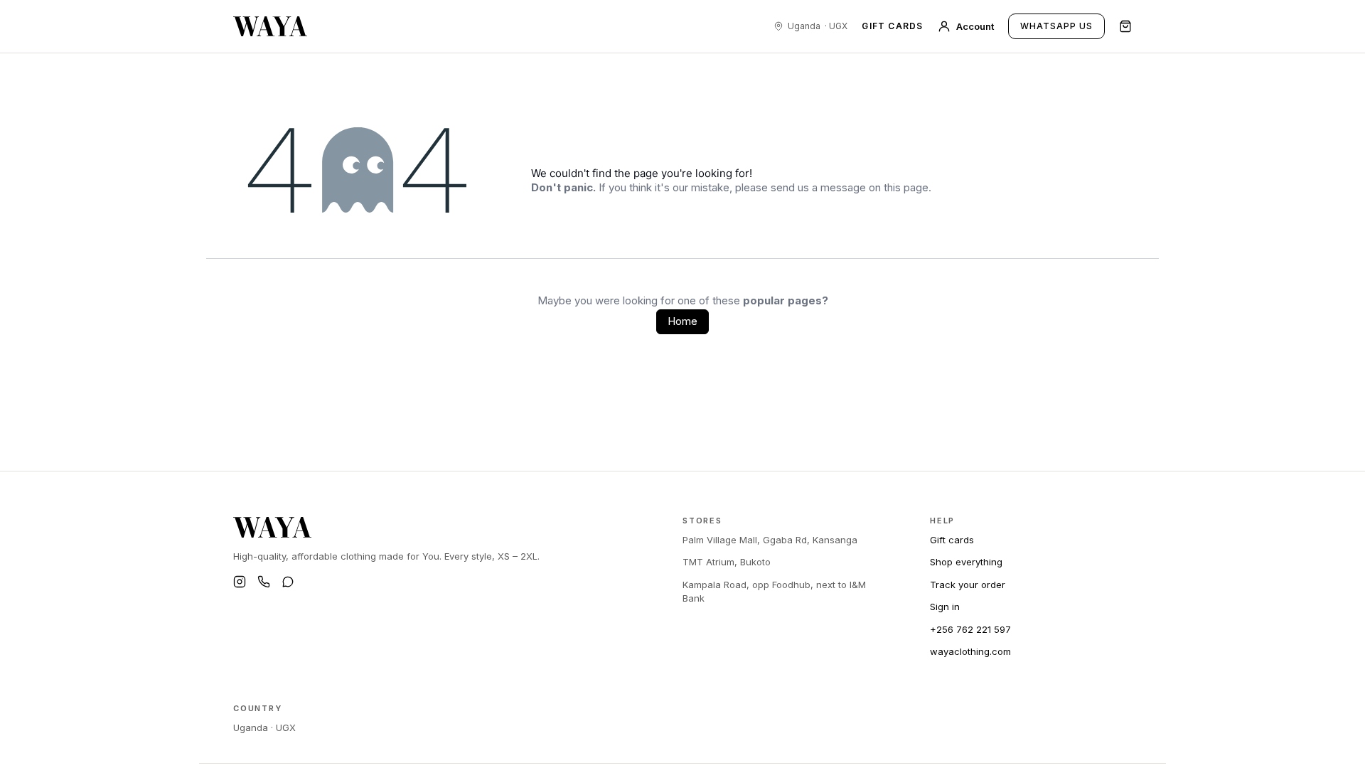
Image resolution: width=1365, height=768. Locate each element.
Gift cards (892, 26)
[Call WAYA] (263, 581)
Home (682, 321)
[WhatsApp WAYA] (288, 581)
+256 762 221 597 (970, 629)
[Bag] (1125, 26)
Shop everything (966, 561)
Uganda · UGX (264, 727)
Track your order (967, 584)
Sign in (945, 606)
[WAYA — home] (270, 26)
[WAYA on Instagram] (239, 581)
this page (906, 187)
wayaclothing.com (970, 651)
